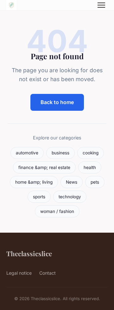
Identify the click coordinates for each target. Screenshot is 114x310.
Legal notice (19, 273)
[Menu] (101, 5)
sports (39, 196)
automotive (27, 152)
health (90, 167)
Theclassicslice (29, 253)
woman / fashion (57, 211)
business (60, 152)
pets (95, 182)
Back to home (57, 102)
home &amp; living (34, 182)
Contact (47, 273)
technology (70, 196)
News (71, 182)
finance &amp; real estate (44, 167)
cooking (90, 152)
